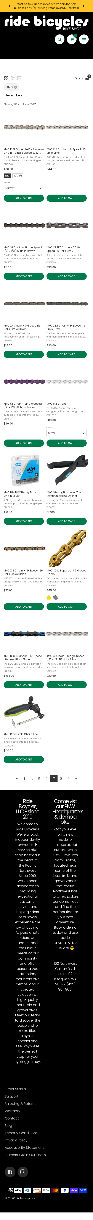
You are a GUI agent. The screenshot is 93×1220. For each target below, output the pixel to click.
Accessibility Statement (24, 1147)
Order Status (15, 1089)
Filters (80, 78)
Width (7, 182)
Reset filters (14, 95)
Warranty (12, 1111)
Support (11, 1096)
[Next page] (76, 778)
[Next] (83, 6)
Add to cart (23, 198)
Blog (8, 1125)
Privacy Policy (16, 1140)
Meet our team (27, 1015)
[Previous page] (17, 778)
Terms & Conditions (21, 1132)
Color (49, 427)
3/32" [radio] (7, 175)
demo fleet (68, 901)
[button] (6, 78)
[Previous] (10, 6)
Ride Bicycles (25, 1198)
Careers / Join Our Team (25, 1154)
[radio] (49, 598)
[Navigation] (84, 39)
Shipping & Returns (20, 1103)
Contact (12, 1118)
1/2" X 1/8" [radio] (17, 175)
